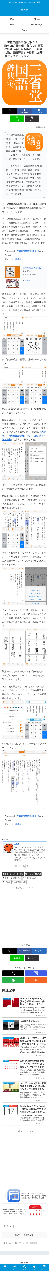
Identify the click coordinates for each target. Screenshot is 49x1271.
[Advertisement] (24, 915)
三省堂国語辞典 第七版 (27, 251)
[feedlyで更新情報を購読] (24, 866)
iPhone (30, 874)
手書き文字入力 (30, 878)
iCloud (7, 882)
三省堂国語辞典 (20, 882)
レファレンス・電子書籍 (14, 874)
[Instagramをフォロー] (20, 866)
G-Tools (27, 280)
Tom (16, 843)
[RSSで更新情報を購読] (27, 866)
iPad (39, 874)
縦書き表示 (17, 878)
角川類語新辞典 (16, 436)
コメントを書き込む (24, 1235)
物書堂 (18, 259)
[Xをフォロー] (16, 866)
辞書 (6, 878)
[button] (32, 118)
